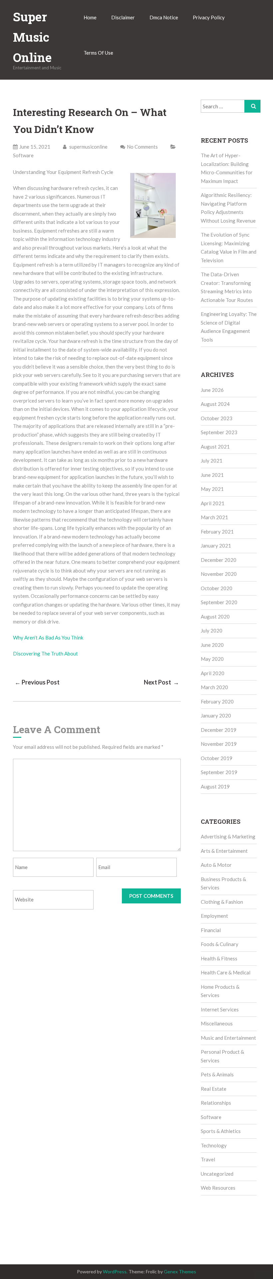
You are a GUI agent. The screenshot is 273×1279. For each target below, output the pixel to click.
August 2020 (215, 617)
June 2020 (212, 645)
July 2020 (211, 631)
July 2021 (211, 461)
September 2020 (219, 602)
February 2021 (217, 532)
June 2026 (212, 390)
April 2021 (212, 503)
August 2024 (215, 404)
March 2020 (214, 687)
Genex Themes (180, 1271)
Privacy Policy (209, 17)
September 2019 (219, 772)
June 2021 (212, 475)
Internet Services (220, 1009)
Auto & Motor (216, 865)
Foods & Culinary (219, 944)
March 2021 (214, 517)
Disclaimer (123, 17)
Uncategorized (217, 1174)
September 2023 (219, 432)
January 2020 (216, 715)
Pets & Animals (217, 1074)
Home (90, 17)
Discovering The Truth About (45, 653)
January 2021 (216, 546)
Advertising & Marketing (228, 836)
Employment (214, 916)
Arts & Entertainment (224, 851)
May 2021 (212, 489)
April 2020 (212, 673)
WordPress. (115, 1271)
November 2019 (219, 744)
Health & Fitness (219, 958)
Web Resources (218, 1188)
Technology (214, 1145)
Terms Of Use (98, 53)
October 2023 (216, 418)
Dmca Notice (163, 17)
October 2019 (216, 758)
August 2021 (215, 447)
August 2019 (215, 786)
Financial (211, 930)
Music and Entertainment (228, 1038)
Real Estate (213, 1089)
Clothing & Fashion (222, 902)
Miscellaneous (217, 1023)
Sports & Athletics (221, 1131)
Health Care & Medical (225, 972)
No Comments (142, 147)
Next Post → (161, 682)
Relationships (216, 1103)
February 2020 (217, 701)
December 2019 (218, 730)
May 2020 (212, 659)
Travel (208, 1159)
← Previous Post (37, 682)
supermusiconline (88, 147)
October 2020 (216, 588)
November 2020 (219, 574)
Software (23, 155)
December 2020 (218, 560)
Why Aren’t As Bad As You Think (48, 637)
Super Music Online (32, 37)
